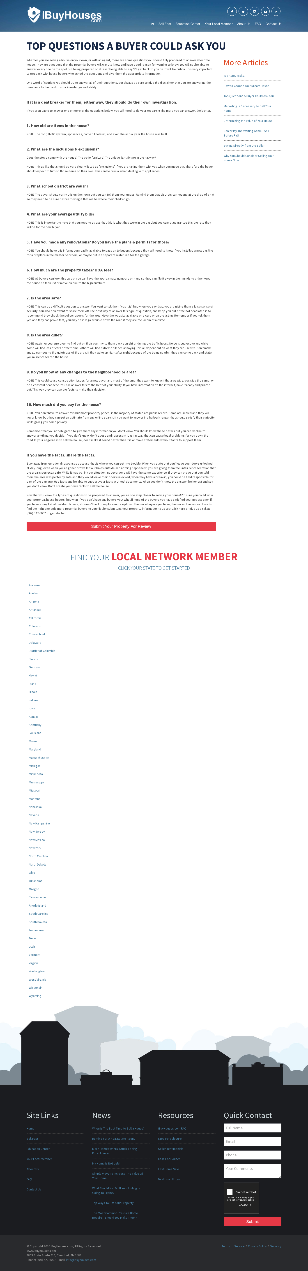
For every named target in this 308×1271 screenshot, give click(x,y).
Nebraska (35, 807)
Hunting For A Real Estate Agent (113, 1139)
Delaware (35, 643)
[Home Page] (64, 14)
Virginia (34, 963)
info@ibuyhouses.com (81, 1260)
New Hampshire (39, 823)
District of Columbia (42, 651)
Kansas (34, 717)
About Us (243, 23)
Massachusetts (39, 758)
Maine (33, 741)
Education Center (187, 23)
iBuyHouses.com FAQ (172, 1128)
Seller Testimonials (171, 1149)
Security (275, 1246)
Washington (37, 971)
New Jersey (37, 831)
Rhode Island (37, 905)
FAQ (258, 23)
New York (35, 848)
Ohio (32, 872)
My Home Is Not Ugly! (106, 1163)
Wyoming (35, 996)
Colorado (35, 626)
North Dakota (37, 864)
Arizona (34, 602)
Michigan (35, 766)
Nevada (34, 815)
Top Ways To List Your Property (113, 1203)
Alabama (34, 585)
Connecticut (37, 634)
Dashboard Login (169, 1179)
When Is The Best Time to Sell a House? (118, 1128)
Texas (33, 938)
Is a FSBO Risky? (235, 76)
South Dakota (38, 922)
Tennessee (36, 930)
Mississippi (36, 782)
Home (30, 1128)
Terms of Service (233, 1246)
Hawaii (33, 675)
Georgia (34, 667)
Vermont (34, 955)
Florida (33, 659)
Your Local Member (219, 23)
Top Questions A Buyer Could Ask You (249, 96)
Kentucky (35, 725)
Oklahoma (35, 881)
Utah (32, 947)
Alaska (33, 593)
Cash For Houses (169, 1159)
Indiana (33, 700)
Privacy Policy (257, 1246)
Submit (252, 1221)
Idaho (32, 684)
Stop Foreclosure (170, 1139)
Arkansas (35, 610)
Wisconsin (35, 988)
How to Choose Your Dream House (246, 86)
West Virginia (37, 979)
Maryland (35, 749)
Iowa (32, 708)
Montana (34, 799)
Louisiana (35, 733)
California (35, 618)
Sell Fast (165, 23)
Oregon (34, 889)
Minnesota (36, 774)
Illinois (33, 692)
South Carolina (38, 914)
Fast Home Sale (168, 1169)
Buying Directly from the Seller (244, 146)
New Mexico (37, 840)
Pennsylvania (37, 897)
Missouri (34, 790)
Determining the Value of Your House (248, 121)
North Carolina (38, 856)
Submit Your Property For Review (121, 526)
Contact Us (273, 23)
